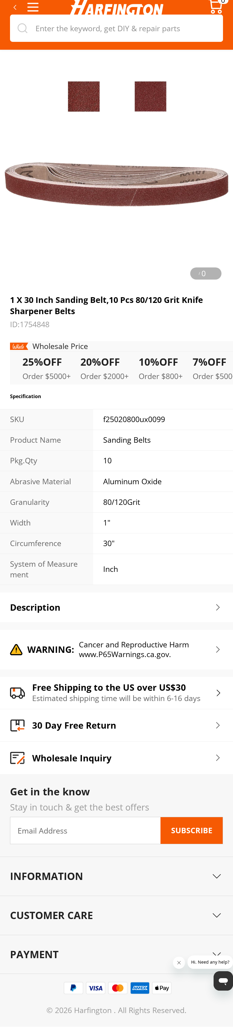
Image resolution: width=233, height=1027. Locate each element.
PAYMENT (34, 954)
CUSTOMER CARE (51, 915)
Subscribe (191, 830)
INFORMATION (46, 876)
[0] (215, 11)
